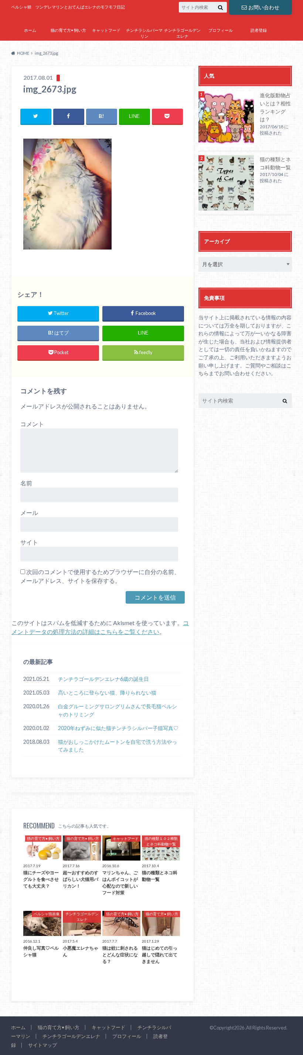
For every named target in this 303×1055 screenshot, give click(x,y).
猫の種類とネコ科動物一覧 (275, 163)
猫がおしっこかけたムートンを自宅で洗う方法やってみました (117, 746)
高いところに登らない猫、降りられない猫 (107, 692)
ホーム (30, 30)
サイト (29, 542)
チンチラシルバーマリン (144, 33)
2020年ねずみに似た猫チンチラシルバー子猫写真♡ (118, 728)
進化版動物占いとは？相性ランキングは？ (275, 107)
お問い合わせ (263, 7)
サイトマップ (220, 46)
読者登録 (259, 30)
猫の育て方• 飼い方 (68, 30)
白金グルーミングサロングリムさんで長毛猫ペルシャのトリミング (117, 710)
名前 (26, 482)
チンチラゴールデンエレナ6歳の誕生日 (103, 679)
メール (29, 512)
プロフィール (220, 30)
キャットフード (106, 30)
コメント (32, 423)
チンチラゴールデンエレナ (182, 33)
